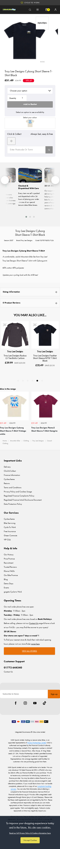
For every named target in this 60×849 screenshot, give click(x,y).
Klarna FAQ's (9, 571)
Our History (8, 554)
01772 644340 (13, 667)
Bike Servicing (9, 523)
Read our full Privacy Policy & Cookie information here (30, 833)
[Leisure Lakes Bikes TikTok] (44, 703)
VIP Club (7, 539)
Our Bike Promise (11, 575)
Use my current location (11, 141)
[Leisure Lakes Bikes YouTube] (34, 703)
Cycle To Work (32, 2)
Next (57, 415)
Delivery (7, 466)
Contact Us (8, 671)
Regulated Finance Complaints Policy (19, 495)
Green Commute (10, 535)
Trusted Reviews (10, 567)
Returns (7, 483)
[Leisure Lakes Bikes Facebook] (15, 703)
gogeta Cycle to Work (13, 591)
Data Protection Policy (13, 504)
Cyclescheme (9, 479)
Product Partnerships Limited (36, 743)
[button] (26, 216)
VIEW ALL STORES (29, 651)
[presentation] (5, 180)
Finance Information (12, 475)
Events (6, 587)
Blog (6, 579)
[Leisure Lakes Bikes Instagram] (25, 703)
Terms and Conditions (12, 487)
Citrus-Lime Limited (39, 732)
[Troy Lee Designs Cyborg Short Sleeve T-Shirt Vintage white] (30, 123)
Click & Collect (10, 471)
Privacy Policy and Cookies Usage (18, 491)
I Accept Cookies (30, 840)
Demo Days (8, 583)
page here (35, 644)
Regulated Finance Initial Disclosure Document (23, 499)
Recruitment (8, 562)
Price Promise (9, 558)
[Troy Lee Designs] (42, 23)
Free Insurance (10, 531)
